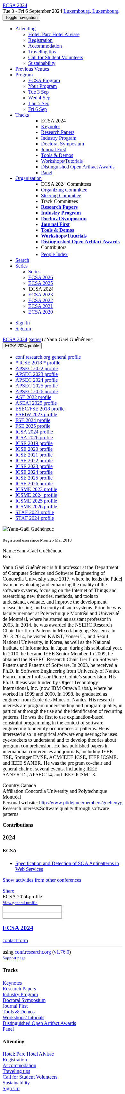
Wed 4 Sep (39, 97)
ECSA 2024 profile (22, 345)
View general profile (20, 902)
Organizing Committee (64, 189)
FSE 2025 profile (32, 426)
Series (34, 271)
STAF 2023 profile (34, 512)
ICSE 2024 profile (34, 472)
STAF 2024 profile (34, 518)
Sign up (23, 328)
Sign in (22, 322)
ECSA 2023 (40, 294)
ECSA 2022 (40, 300)
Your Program (42, 86)
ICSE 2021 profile (34, 454)
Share (8, 891)
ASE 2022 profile (33, 397)
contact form (15, 940)
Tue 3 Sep (38, 92)
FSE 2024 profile (32, 420)
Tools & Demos (57, 155)
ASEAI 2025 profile (36, 403)
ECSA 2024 (15, 339)
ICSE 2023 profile (34, 466)
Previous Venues (32, 69)
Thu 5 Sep (38, 103)
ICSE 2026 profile (34, 483)
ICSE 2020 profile (34, 449)
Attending (25, 28)
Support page (14, 958)
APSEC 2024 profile (36, 380)
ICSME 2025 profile (36, 501)
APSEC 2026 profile (36, 391)
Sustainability (41, 63)
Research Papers (57, 132)
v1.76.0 (61, 952)
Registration (40, 40)
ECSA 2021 (40, 306)
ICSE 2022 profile (34, 460)
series (35, 339)
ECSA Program (44, 80)
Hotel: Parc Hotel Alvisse (53, 34)
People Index (54, 254)
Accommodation (45, 46)
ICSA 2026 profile (34, 437)
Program (24, 74)
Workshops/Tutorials (62, 161)
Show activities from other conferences (42, 880)
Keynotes (50, 126)
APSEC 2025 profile (36, 385)
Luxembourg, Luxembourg (91, 11)
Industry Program (58, 138)
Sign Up (11, 1088)
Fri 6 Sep (37, 109)
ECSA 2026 (40, 277)
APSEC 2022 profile (36, 368)
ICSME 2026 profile (36, 506)
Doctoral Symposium (62, 143)
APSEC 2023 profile (36, 374)
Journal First (53, 149)
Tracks (22, 115)
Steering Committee (61, 195)
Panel (46, 172)
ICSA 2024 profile (34, 431)
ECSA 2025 (40, 283)
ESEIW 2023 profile (36, 414)
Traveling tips (42, 51)
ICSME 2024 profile (36, 495)
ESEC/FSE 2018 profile (39, 408)
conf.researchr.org (33, 952)
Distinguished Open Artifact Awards (77, 166)
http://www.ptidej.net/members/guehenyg (80, 802)
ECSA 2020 (40, 312)
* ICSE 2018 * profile (37, 362)
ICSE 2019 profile (34, 443)
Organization (28, 178)
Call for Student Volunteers (55, 57)
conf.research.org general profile (48, 357)
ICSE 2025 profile (34, 478)
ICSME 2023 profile (36, 489)
